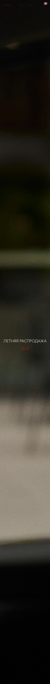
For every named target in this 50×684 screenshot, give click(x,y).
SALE (25, 348)
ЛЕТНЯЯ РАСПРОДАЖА (25, 340)
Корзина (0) (44, 5)
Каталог (30, 5)
